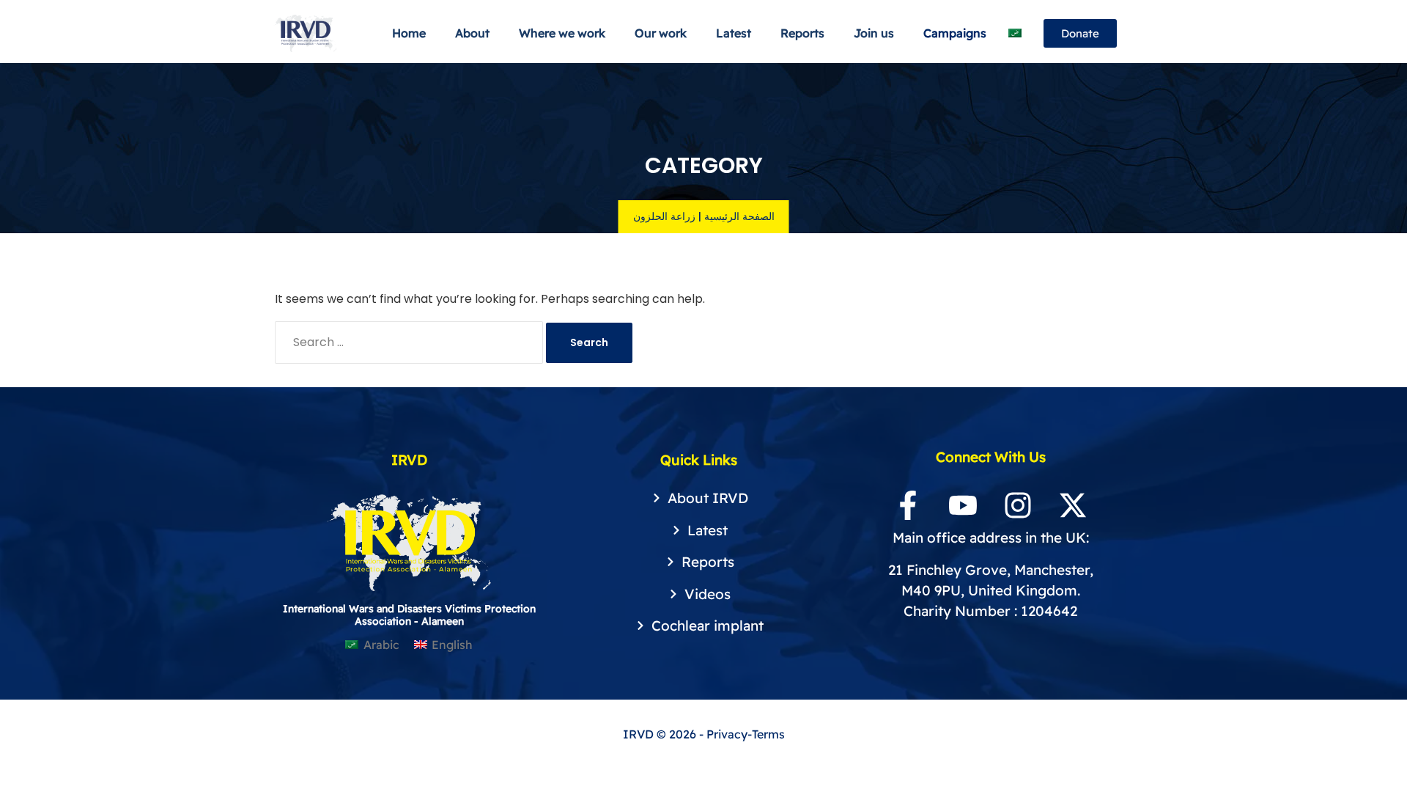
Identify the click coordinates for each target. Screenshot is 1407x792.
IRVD (640, 734)
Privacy (726, 734)
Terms (768, 734)
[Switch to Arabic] (1015, 33)
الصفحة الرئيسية (739, 216)
